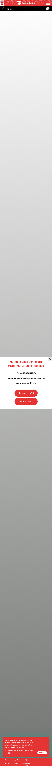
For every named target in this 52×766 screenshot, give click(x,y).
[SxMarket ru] (22, 3)
